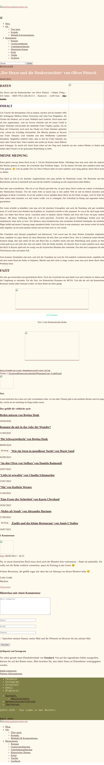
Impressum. (12, 704)
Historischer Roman (19, 49)
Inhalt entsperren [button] (8, 670)
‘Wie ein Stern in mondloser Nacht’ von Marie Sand (37, 451)
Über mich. (15, 29)
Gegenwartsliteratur (19, 43)
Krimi (13, 52)
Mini (2, 556)
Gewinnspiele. (20, 698)
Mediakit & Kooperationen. (22, 35)
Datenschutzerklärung (20, 701)
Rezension (31, 370)
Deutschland (5, 370)
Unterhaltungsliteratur (20, 46)
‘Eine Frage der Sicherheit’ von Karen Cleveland (29, 499)
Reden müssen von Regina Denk (19, 415)
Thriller (14, 55)
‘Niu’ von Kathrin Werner (16, 487)
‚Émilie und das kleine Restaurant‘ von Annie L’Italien (39, 523)
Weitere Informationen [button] (11, 673)
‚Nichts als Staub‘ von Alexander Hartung (25, 511)
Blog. (7, 23)
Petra (2, 393)
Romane (14, 41)
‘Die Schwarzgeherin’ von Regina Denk (24, 439)
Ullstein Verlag (43, 370)
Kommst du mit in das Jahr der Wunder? (25, 427)
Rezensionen (10, 38)
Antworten (5, 587)
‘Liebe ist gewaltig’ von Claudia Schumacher (27, 475)
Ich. (7, 26)
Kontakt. (14, 32)
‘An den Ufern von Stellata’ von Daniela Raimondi (31, 463)
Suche (29, 63)
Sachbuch (15, 58)
